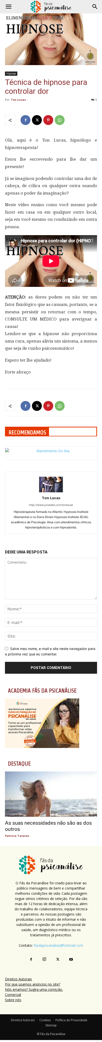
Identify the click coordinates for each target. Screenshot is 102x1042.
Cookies (45, 1020)
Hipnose (11, 73)
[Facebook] (25, 120)
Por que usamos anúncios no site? (32, 984)
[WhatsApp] (60, 120)
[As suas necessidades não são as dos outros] (51, 794)
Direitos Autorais (18, 979)
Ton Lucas (18, 99)
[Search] (95, 6)
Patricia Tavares (17, 836)
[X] (37, 120)
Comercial (13, 994)
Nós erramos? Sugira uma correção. (34, 989)
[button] (8, 6)
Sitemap (51, 1025)
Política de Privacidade (71, 1020)
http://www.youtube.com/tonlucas (51, 505)
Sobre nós (13, 999)
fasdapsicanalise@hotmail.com (58, 945)
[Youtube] (71, 960)
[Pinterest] (48, 120)
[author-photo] (51, 491)
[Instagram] (44, 959)
